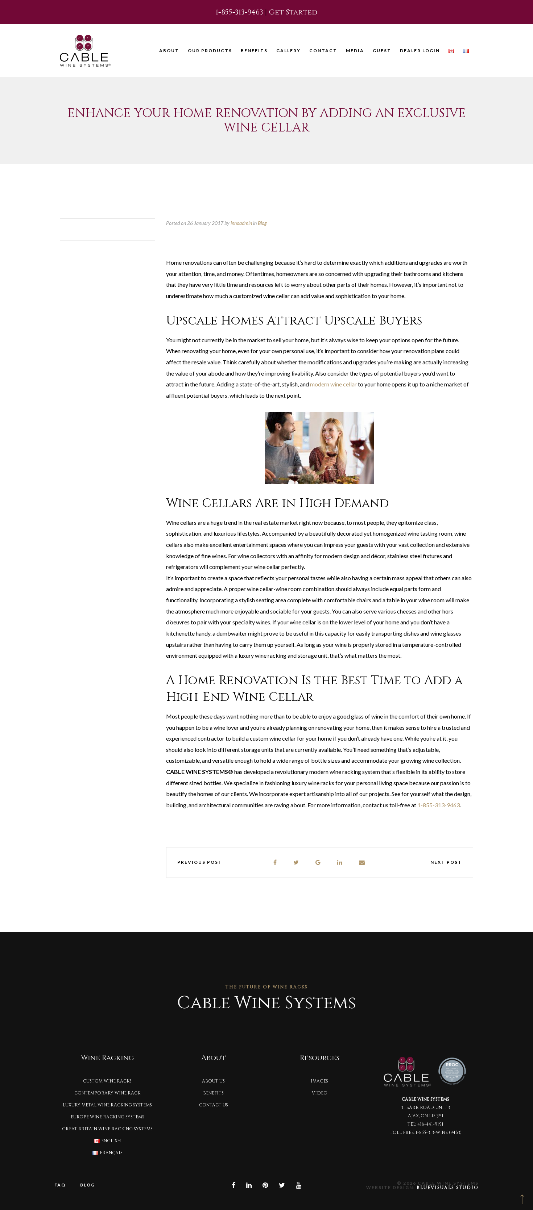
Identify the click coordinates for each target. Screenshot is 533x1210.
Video (319, 1093)
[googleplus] (318, 862)
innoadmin (241, 223)
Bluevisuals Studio (448, 1187)
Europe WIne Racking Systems (107, 1117)
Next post (446, 862)
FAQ (60, 1185)
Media (355, 50)
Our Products (210, 50)
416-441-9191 (430, 1124)
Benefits (254, 50)
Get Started (293, 12)
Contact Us (213, 1105)
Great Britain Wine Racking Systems (107, 1129)
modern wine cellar (333, 384)
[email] (362, 862)
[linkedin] (340, 862)
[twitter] (296, 862)
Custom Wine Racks (107, 1081)
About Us (213, 1081)
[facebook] (275, 862)
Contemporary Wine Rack (107, 1093)
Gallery (288, 50)
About (169, 50)
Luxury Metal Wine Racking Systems (107, 1105)
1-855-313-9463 (239, 12)
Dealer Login (420, 50)
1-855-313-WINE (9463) (439, 1132)
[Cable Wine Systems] (85, 50)
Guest (382, 50)
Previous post (199, 862)
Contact (323, 50)
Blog (262, 223)
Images (319, 1081)
